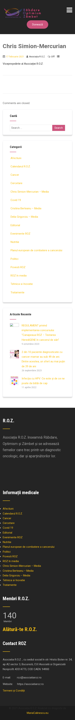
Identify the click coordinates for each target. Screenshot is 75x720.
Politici (14, 259)
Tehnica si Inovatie (22, 284)
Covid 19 (16, 200)
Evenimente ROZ (20, 233)
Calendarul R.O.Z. (21, 166)
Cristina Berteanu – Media (26, 208)
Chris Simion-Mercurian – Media (30, 191)
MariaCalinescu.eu (37, 713)
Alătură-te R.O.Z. (20, 629)
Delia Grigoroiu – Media (24, 216)
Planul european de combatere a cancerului (36, 250)
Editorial (15, 225)
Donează (37, 24)
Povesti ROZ (18, 267)
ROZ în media (19, 275)
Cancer (15, 174)
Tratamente (17, 292)
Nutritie (15, 242)
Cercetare (16, 183)
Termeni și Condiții (14, 690)
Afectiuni (16, 158)
